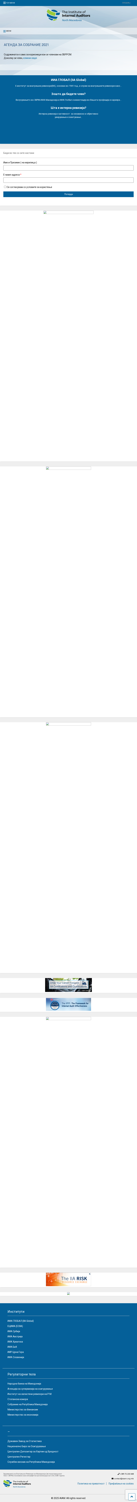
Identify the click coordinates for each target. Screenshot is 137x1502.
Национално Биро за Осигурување (27, 1446)
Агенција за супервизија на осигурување (30, 1388)
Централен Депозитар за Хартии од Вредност (33, 1451)
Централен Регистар (19, 1456)
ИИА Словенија (16, 1357)
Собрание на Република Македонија (28, 1404)
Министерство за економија (23, 1414)
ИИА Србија (14, 1331)
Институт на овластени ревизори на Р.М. (30, 1394)
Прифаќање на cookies (121, 1483)
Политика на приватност (91, 1483)
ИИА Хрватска (15, 1341)
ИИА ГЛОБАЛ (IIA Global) (21, 1321)
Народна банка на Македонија (24, 1383)
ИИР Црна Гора (16, 1352)
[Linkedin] (114, 3)
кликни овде (30, 58)
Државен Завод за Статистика (25, 1441)
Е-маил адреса (12, 174)
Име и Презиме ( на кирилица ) (20, 162)
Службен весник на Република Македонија (31, 1462)
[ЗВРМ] (68, 20)
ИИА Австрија (15, 1336)
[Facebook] (119, 3)
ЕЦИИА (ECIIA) (15, 1326)
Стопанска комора (18, 1399)
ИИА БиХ (12, 1347)
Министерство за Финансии (23, 1409)
